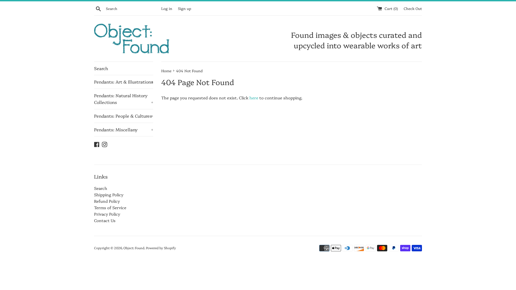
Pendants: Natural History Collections (123, 98)
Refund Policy (107, 201)
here (253, 97)
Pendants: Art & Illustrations (123, 82)
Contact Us (105, 220)
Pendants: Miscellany (123, 129)
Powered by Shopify (161, 247)
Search (101, 68)
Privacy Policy (107, 214)
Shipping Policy (108, 194)
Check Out (413, 8)
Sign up (184, 8)
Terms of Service (110, 207)
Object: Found (133, 247)
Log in (166, 8)
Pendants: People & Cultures (123, 116)
